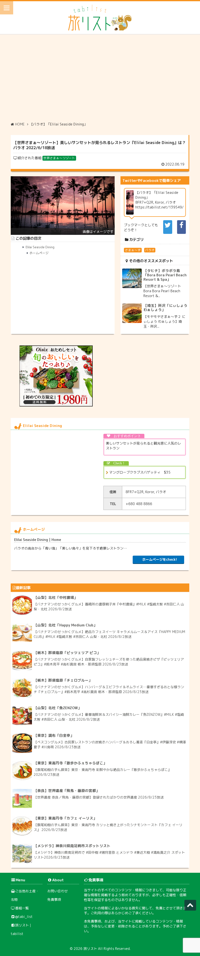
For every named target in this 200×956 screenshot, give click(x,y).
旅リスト (90, 948)
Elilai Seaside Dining (40, 247)
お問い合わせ (57, 891)
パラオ (150, 250)
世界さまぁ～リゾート (59, 158)
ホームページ (39, 253)
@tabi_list (24, 916)
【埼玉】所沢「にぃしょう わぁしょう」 (165, 307)
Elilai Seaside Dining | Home (37, 539)
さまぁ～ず (133, 250)
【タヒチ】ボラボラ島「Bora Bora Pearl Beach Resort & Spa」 (165, 275)
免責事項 (54, 899)
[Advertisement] (100, 78)
